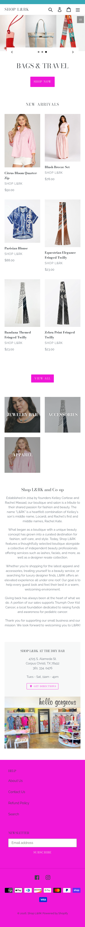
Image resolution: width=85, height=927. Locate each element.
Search (13, 814)
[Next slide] (73, 51)
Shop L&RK (17, 9)
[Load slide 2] (42, 52)
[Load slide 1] (39, 52)
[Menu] (77, 9)
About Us (15, 781)
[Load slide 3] (46, 52)
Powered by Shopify (55, 913)
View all (42, 378)
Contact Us (16, 792)
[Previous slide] (12, 51)
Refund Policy (18, 803)
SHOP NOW (42, 81)
